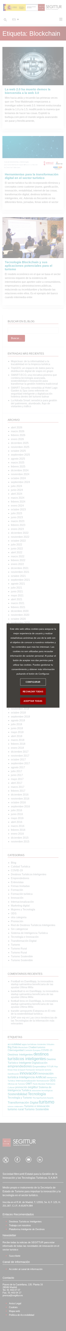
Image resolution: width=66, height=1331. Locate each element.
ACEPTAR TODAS (33, 701)
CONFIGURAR (33, 682)
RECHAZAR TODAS (33, 691)
